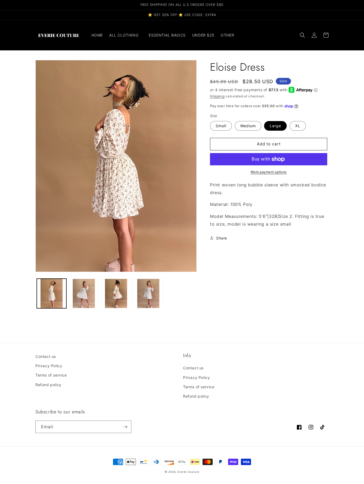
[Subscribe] (125, 427)
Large (275, 125)
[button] (125, 35)
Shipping (217, 96)
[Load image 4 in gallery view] (148, 293)
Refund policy (48, 384)
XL (297, 125)
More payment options (269, 172)
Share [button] (221, 238)
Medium (248, 125)
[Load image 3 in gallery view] (116, 293)
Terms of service (51, 375)
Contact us (45, 356)
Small (221, 125)
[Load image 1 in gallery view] (51, 293)
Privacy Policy (48, 365)
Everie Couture (188, 471)
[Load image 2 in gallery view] (84, 293)
